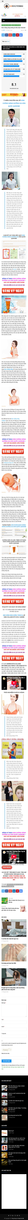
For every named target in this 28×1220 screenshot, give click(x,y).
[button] (2, 1)
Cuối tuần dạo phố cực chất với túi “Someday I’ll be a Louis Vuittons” (16, 1139)
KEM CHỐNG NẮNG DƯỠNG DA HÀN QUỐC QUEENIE (14, 103)
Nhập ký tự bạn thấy (5, 1053)
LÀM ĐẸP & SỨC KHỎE (16, 25)
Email (3, 1026)
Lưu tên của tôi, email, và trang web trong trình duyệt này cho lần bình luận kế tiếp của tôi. (14, 1044)
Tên (3, 1019)
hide (8, 41)
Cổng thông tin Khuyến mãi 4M (18, 1218)
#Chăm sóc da (10, 884)
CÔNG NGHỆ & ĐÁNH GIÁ (6, 25)
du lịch (14, 269)
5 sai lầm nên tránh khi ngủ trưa (10, 938)
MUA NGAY (7, 867)
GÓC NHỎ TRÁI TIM (6, 1170)
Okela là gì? (11, 1131)
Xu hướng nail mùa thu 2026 (9, 963)
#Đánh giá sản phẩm (18, 884)
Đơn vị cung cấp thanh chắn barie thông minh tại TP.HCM (16, 1146)
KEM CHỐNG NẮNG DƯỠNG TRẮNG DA (13, 615)
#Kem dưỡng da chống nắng (8, 886)
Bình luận (4, 1002)
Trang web (4, 1033)
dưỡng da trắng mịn (8, 462)
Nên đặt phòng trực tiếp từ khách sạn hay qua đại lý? (16, 1086)
